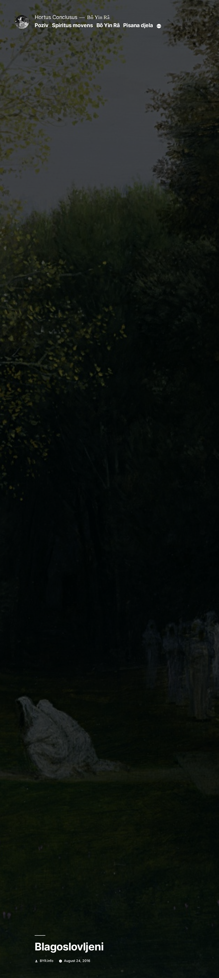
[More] (158, 26)
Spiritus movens (72, 25)
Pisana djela (138, 25)
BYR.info (46, 961)
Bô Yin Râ (108, 25)
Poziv (42, 25)
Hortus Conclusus (56, 17)
